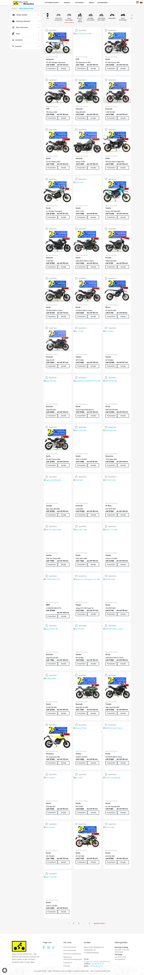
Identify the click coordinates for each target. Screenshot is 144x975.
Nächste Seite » (99, 923)
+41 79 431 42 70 (96, 966)
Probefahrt (51, 68)
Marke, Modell (27, 15)
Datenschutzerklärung (72, 954)
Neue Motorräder (26, 8)
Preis (27, 34)
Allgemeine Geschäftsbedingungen (72, 958)
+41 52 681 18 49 (98, 964)
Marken (67, 2)
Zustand (27, 46)
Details (63, 68)
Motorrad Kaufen (52, 2)
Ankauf (91, 2)
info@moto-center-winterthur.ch (97, 961)
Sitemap (66, 966)
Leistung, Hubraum (27, 21)
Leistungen (79, 2)
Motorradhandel (69, 950)
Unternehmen (102, 2)
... (83, 923)
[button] (4, 970)
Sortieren (27, 40)
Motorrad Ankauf (69, 947)
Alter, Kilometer (27, 27)
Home (14, 8)
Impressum (67, 962)
